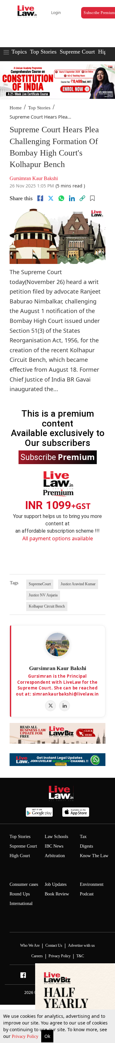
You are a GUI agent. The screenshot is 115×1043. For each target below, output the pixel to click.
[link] (82, 198)
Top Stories (43, 51)
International (21, 903)
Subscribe (57, 456)
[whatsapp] (61, 198)
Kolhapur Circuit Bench (47, 606)
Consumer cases (24, 884)
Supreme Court (77, 51)
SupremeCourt (40, 584)
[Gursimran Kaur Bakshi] (57, 644)
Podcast (87, 894)
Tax (83, 836)
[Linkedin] (72, 198)
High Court (20, 855)
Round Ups (20, 894)
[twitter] (51, 198)
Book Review (57, 894)
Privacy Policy (26, 1036)
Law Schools (56, 836)
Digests (86, 846)
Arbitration (55, 855)
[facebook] (40, 198)
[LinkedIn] (64, 705)
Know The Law (94, 855)
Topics (19, 51)
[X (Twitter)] (50, 705)
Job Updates (55, 884)
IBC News (54, 846)
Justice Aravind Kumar (78, 584)
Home (16, 107)
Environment (91, 884)
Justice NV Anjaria (43, 595)
